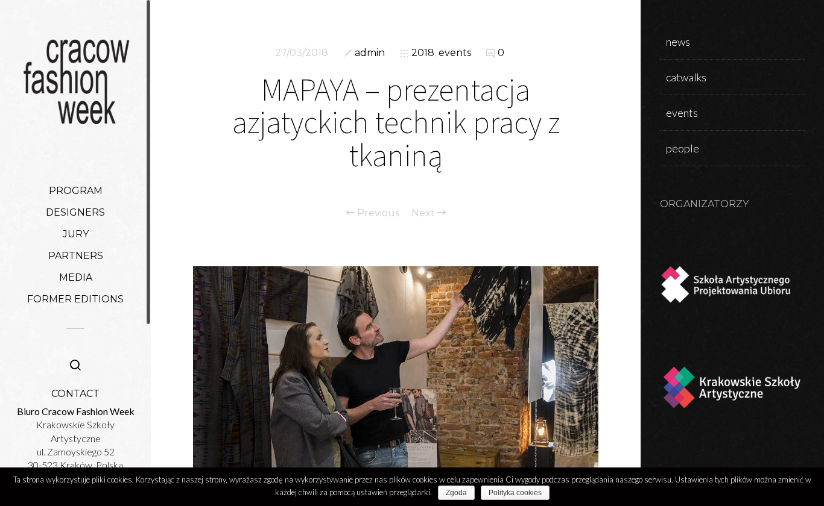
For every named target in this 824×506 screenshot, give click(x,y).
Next (424, 213)
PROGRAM (76, 190)
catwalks (686, 77)
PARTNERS (75, 255)
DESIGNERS (75, 212)
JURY (76, 234)
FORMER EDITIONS (75, 299)
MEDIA (75, 277)
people (682, 148)
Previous (377, 213)
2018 (422, 52)
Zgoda (456, 493)
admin (370, 52)
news (678, 41)
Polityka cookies (515, 493)
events (455, 52)
